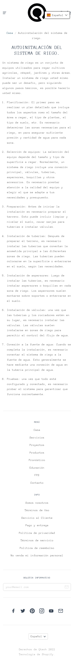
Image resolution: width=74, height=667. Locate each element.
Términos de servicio (37, 540)
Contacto (37, 482)
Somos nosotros (37, 502)
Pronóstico (37, 460)
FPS (37, 475)
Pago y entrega (37, 525)
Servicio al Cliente (37, 517)
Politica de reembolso (37, 548)
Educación (37, 467)
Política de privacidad (37, 532)
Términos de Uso (37, 510)
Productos (37, 452)
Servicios (37, 437)
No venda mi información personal (37, 555)
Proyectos (37, 445)
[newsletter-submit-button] (66, 587)
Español (36, 636)
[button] (57, 15)
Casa (10, 32)
